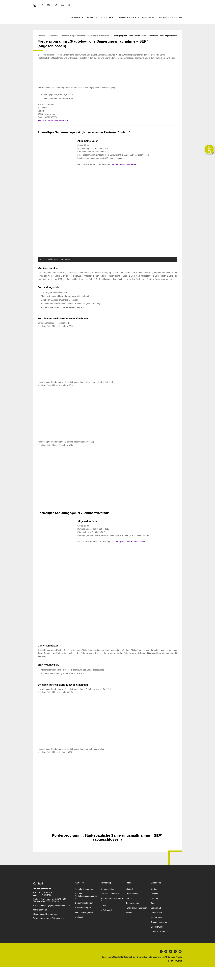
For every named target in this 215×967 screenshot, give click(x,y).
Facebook (161, 952)
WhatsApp (180, 952)
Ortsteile (154, 894)
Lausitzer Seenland (159, 932)
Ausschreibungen (83, 908)
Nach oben (107, 829)
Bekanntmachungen (84, 903)
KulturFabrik (156, 917)
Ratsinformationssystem (136, 908)
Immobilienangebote (84, 912)
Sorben (154, 889)
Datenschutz (129, 957)
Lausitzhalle (156, 913)
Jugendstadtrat (132, 903)
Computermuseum (159, 922)
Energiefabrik (157, 927)
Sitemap (170, 957)
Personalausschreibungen (112, 899)
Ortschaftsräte (132, 894)
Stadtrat (129, 889)
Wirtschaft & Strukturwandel (137, 17)
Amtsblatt (79, 917)
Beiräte (129, 898)
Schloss (154, 898)
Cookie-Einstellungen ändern (151, 957)
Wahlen (129, 913)
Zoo (153, 903)
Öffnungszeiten (107, 889)
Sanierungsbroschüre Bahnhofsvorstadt (128, 542)
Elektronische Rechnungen (45, 914)
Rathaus (92, 17)
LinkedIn (170, 952)
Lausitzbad (156, 908)
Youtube (175, 952)
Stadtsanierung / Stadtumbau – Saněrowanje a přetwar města (85, 36)
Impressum (107, 957)
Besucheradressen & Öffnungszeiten (49, 918)
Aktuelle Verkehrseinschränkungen (86, 896)
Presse (179, 957)
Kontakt (118, 957)
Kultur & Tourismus (170, 17)
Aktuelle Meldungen (84, 889)
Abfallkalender (107, 910)
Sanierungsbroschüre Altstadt (124, 164)
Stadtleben (107, 17)
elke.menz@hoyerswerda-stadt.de (53, 120)
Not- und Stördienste (110, 894)
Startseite (76, 17)
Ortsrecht (104, 905)
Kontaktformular (40, 910)
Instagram (166, 952)
